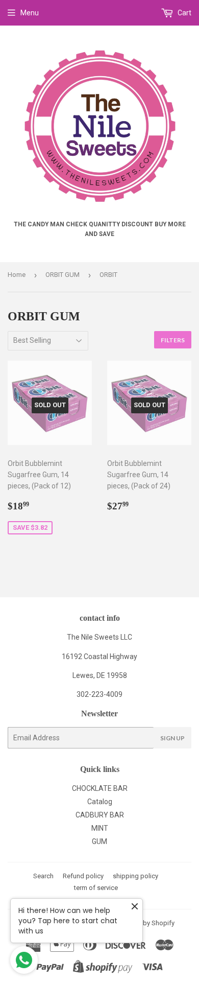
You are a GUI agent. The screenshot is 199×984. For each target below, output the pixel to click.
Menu (29, 13)
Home (17, 274)
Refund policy (83, 876)
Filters (173, 340)
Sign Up (172, 738)
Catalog (99, 802)
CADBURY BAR (100, 815)
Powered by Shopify (145, 923)
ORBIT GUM (62, 274)
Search (43, 876)
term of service (96, 888)
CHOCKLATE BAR (100, 788)
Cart (183, 13)
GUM (99, 841)
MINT (99, 828)
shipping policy (135, 876)
